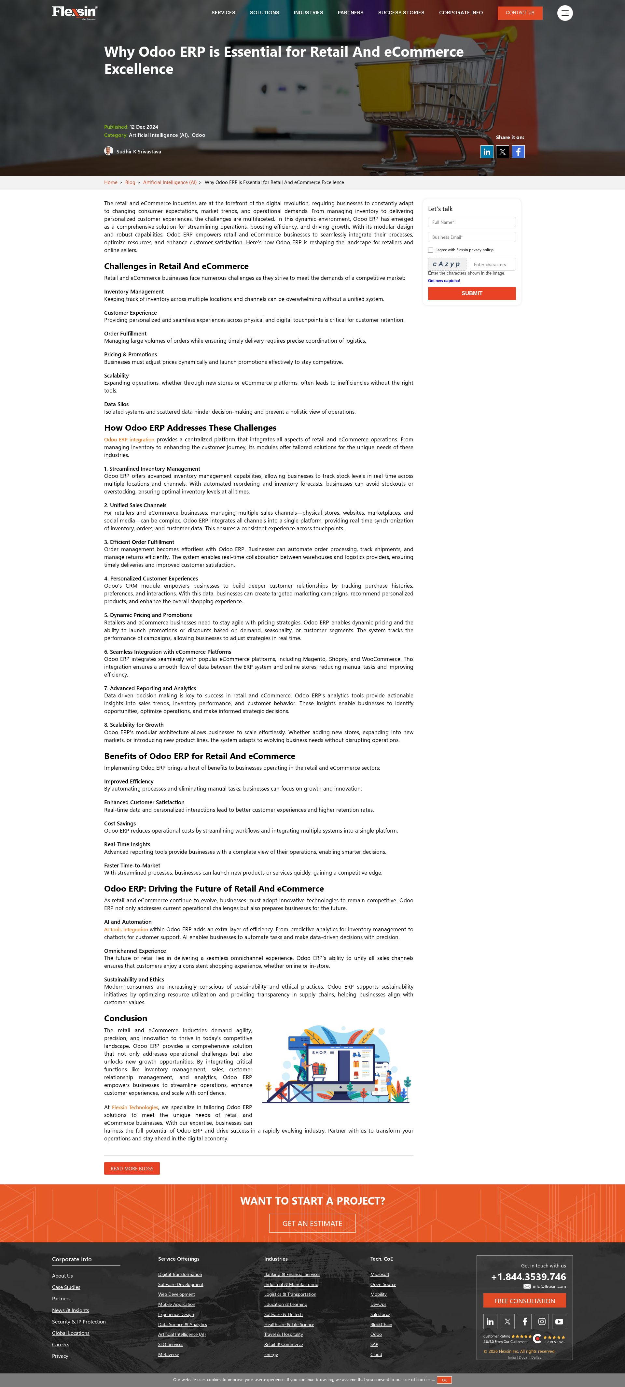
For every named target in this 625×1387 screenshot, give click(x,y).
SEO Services (170, 1344)
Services (223, 12)
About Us (62, 1275)
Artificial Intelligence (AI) (170, 182)
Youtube (559, 1321)
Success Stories (401, 12)
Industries (308, 12)
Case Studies (66, 1286)
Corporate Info (461, 12)
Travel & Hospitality (283, 1334)
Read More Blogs (132, 1168)
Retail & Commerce (283, 1344)
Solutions (264, 12)
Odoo (376, 1334)
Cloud (376, 1354)
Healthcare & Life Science (289, 1324)
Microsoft (379, 1274)
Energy (271, 1354)
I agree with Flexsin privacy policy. (464, 249)
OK (444, 1380)
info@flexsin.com (549, 1286)
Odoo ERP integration (129, 439)
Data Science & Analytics (182, 1324)
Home (111, 182)
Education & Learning (285, 1304)
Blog (130, 182)
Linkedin (486, 151)
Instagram (542, 1321)
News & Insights (70, 1310)
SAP (374, 1344)
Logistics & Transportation (290, 1294)
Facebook (518, 151)
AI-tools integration (127, 929)
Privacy (60, 1355)
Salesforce (380, 1314)
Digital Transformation (180, 1274)
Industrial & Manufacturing (291, 1284)
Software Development (180, 1284)
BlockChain (381, 1324)
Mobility (378, 1294)
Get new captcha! (444, 281)
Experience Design (176, 1314)
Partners (351, 12)
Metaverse (168, 1354)
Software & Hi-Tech (283, 1314)
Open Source (383, 1284)
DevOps (378, 1304)
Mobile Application (176, 1304)
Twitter (502, 151)
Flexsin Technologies (135, 1107)
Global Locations (71, 1332)
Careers (60, 1344)
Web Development (176, 1294)
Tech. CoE (381, 1258)
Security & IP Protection (79, 1321)
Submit (472, 293)
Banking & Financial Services (292, 1274)
